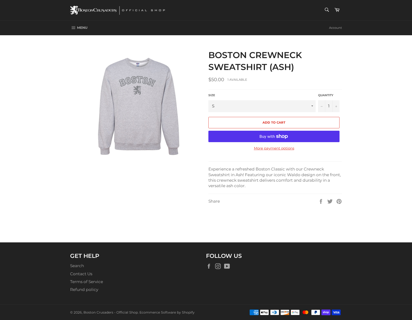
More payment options (274, 148)
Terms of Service (86, 281)
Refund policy (84, 289)
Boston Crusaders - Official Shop (110, 312)
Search (77, 265)
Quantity (325, 95)
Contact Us (81, 273)
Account (335, 28)
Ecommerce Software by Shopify (167, 312)
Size (211, 95)
